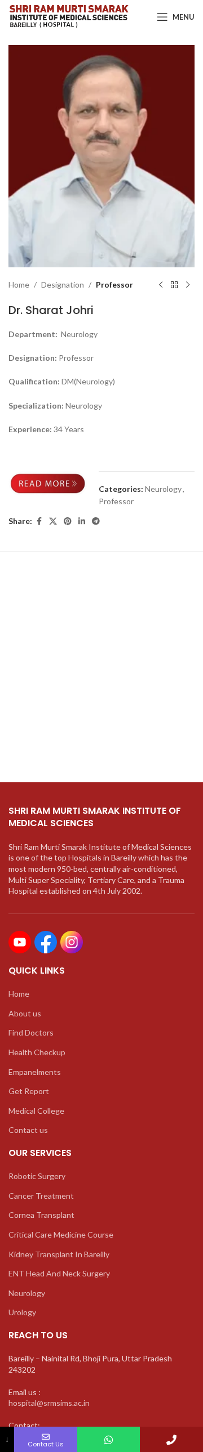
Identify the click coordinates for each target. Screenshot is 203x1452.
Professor (114, 284)
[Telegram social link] (96, 521)
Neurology (163, 489)
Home (18, 284)
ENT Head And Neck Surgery (59, 1273)
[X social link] (53, 521)
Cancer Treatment (41, 1195)
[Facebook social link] (39, 521)
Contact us (28, 1130)
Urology (22, 1312)
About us (24, 1013)
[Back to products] (174, 285)
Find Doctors (31, 1032)
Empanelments (34, 1072)
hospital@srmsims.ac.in (49, 1403)
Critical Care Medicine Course (60, 1234)
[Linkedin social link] (82, 521)
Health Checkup (36, 1052)
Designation (62, 284)
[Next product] (188, 285)
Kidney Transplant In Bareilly (58, 1254)
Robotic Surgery (36, 1176)
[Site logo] (68, 16)
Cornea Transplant (41, 1215)
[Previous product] (160, 285)
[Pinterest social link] (67, 521)
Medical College (36, 1110)
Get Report (28, 1091)
